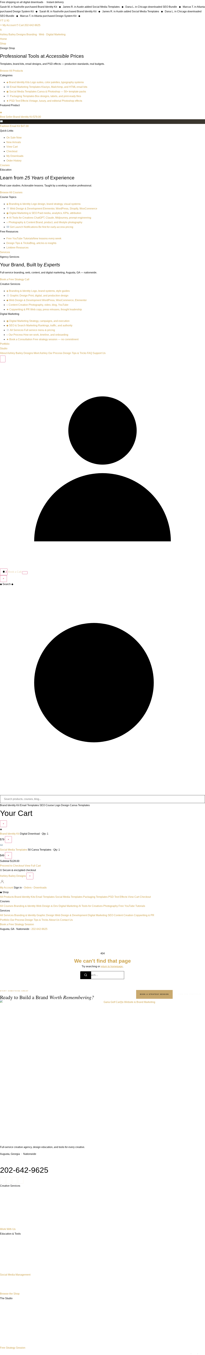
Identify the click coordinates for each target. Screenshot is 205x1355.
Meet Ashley (41, 353)
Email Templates (29, 805)
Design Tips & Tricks (74, 353)
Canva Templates (80, 805)
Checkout (145, 896)
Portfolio (4, 343)
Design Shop (5, 1246)
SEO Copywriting (6, 1217)
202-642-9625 (32, 25)
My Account (9, 25)
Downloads (40, 887)
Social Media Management (15, 1274)
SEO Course (47, 805)
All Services (7, 915)
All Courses (6, 906)
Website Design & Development (12, 1204)
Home (3, 39)
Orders (28, 887)
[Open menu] (25, 572)
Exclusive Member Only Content (12, 1287)
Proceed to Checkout (12, 865)
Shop (3, 43)
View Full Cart (33, 865)
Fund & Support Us (7, 1341)
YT (1, 20)
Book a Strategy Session (154, 994)
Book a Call (14, 571)
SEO (110, 915)
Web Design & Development (71, 915)
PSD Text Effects (117, 896)
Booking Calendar (7, 1329)
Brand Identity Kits (24, 896)
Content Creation (123, 915)
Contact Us (66, 920)
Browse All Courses (11, 192)
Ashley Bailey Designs (13, 876)
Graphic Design (45, 915)
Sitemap (202, 1354)
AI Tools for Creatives (90, 906)
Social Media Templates (13, 849)
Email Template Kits (7, 1264)
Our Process (55, 353)
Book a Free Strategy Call (14, 279)
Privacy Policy (185, 1354)
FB (21, 1180)
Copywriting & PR (144, 915)
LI (5, 20)
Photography (110, 906)
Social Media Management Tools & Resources (18, 1271)
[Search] (2, 359)
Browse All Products (11, 70)
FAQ (89, 353)
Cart (21, 25)
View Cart (133, 896)
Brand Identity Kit (9, 805)
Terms (194, 1354)
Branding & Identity (25, 906)
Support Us (99, 353)
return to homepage (112, 966)
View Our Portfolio (189, 994)
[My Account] (102, 566)
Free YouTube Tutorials (132, 906)
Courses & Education (8, 1240)
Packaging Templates (95, 896)
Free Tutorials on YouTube (10, 1258)
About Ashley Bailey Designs (16, 353)
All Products (7, 896)
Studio (3, 348)
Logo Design (62, 805)
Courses (5, 165)
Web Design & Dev (47, 906)
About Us (54, 920)
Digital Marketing (68, 906)
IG (8, 20)
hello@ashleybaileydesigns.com (18, 1161)
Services (5, 252)
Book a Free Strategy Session (17, 924)
